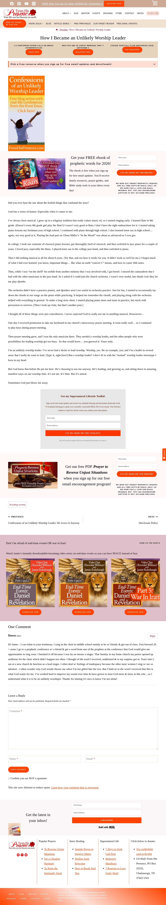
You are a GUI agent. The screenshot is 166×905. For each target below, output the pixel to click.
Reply (152, 636)
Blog (48, 23)
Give (76, 13)
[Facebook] (11, 3)
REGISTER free (83, 52)
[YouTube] (26, 3)
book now (34, 52)
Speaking (108, 13)
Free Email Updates (127, 23)
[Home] (57, 29)
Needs (140, 13)
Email (90, 758)
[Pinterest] (19, 3)
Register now (114, 3)
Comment (15, 710)
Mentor (85, 13)
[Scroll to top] (159, 895)
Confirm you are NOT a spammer (28, 778)
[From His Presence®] (20, 13)
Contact (129, 13)
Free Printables (82, 23)
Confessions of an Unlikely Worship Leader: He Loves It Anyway (43, 520)
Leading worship (18, 504)
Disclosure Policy (148, 520)
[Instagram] (33, 3)
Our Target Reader (103, 23)
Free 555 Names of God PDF (13, 23)
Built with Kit (107, 827)
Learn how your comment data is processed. (75, 787)
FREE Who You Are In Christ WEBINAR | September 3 (72, 3)
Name (13, 758)
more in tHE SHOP (149, 543)
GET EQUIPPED (132, 49)
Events (96, 13)
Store (119, 13)
